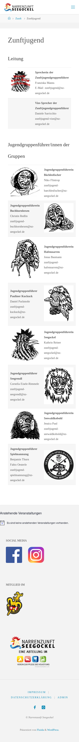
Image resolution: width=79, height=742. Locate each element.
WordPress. (53, 729)
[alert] (34, 522)
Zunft (18, 18)
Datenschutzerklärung (31, 697)
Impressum (37, 692)
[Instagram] (43, 707)
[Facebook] (34, 707)
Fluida (40, 729)
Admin (63, 697)
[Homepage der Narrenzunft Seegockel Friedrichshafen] (18, 7)
